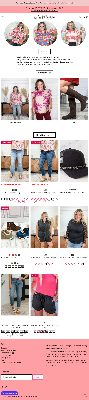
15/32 (15, 333)
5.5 (19, 266)
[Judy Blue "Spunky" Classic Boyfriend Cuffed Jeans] (15, 295)
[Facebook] (2, 387)
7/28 (21, 331)
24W (21, 336)
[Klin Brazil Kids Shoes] (15, 227)
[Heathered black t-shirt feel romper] (44, 227)
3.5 (10, 266)
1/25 (8, 331)
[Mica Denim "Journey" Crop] (15, 161)
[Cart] (87, 17)
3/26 (12, 331)
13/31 (10, 333)
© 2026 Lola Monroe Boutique (11, 396)
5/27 (17, 331)
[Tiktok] (6, 387)
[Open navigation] (16, 16)
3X (50, 331)
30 (20, 198)
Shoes (74, 123)
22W (52, 201)
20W (48, 201)
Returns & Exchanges (8, 350)
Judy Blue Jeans (15, 123)
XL (45, 263)
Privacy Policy (6, 358)
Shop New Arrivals (44, 135)
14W (7, 201)
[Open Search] (80, 17)
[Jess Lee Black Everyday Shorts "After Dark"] (44, 295)
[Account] (84, 17)
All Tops (44, 123)
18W (8, 336)
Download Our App (7, 353)
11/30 (5, 333)
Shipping (4, 348)
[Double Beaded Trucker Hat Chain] (74, 161)
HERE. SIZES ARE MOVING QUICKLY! (47, 9)
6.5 (23, 266)
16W (11, 201)
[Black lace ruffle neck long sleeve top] (74, 227)
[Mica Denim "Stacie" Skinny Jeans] (44, 161)
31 (24, 198)
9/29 (26, 331)
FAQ (2, 360)
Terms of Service (7, 355)
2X (47, 331)
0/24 (3, 331)
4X (54, 331)
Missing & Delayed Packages (11, 362)
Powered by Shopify (31, 396)
